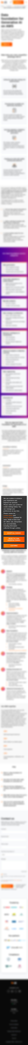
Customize (14, 545)
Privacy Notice (8, 517)
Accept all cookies (14, 533)
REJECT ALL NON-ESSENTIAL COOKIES (14, 539)
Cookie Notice (8, 515)
